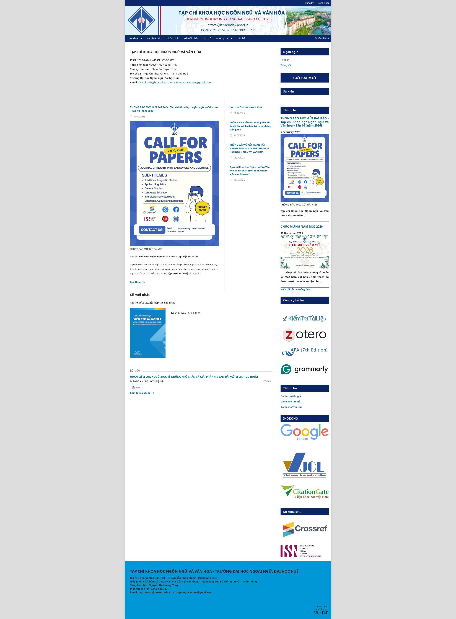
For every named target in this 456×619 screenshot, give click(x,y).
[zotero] (305, 341)
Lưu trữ (207, 38)
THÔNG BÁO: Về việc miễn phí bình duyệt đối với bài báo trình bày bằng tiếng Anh (250, 126)
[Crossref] (305, 540)
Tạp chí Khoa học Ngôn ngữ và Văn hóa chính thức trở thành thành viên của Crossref (250, 170)
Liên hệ (241, 38)
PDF (137, 387)
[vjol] (305, 477)
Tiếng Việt (286, 65)
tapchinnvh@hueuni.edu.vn (155, 82)
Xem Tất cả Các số (140, 392)
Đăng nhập (324, 2)
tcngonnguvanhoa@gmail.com (192, 82)
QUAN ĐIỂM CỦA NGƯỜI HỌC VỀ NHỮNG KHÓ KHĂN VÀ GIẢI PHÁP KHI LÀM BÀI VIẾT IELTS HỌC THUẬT (194, 376)
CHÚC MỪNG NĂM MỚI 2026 (246, 107)
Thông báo (173, 38)
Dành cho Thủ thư (291, 407)
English (285, 59)
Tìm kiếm (323, 38)
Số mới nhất (191, 38)
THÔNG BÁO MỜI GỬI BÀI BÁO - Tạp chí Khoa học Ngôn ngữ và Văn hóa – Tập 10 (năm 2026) (305, 121)
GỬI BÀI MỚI (304, 77)
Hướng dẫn (223, 38)
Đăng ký (309, 2)
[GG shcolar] (304, 439)
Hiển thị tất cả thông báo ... (297, 289)
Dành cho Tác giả (290, 401)
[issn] (301, 556)
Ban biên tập (154, 38)
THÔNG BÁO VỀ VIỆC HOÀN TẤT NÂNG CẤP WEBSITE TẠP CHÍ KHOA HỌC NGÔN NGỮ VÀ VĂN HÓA (249, 148)
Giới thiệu (134, 38)
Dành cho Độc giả (291, 396)
